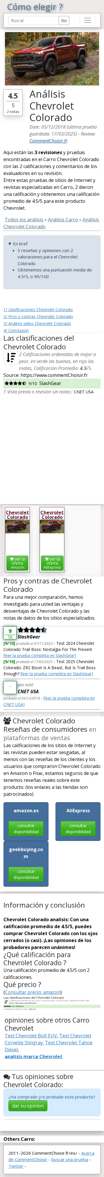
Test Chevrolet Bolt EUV (31, 1035)
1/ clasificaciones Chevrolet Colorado (38, 309)
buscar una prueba (69, 1159)
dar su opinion (28, 1106)
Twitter (15, 1166)
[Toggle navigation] (87, 20)
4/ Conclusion (16, 330)
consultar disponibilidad (26, 828)
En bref (20, 244)
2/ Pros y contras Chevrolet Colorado (38, 316)
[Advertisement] (52, 447)
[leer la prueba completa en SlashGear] (39, 655)
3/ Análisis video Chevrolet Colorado (37, 323)
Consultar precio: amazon (32, 992)
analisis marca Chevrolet (33, 1056)
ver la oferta (18, 563)
